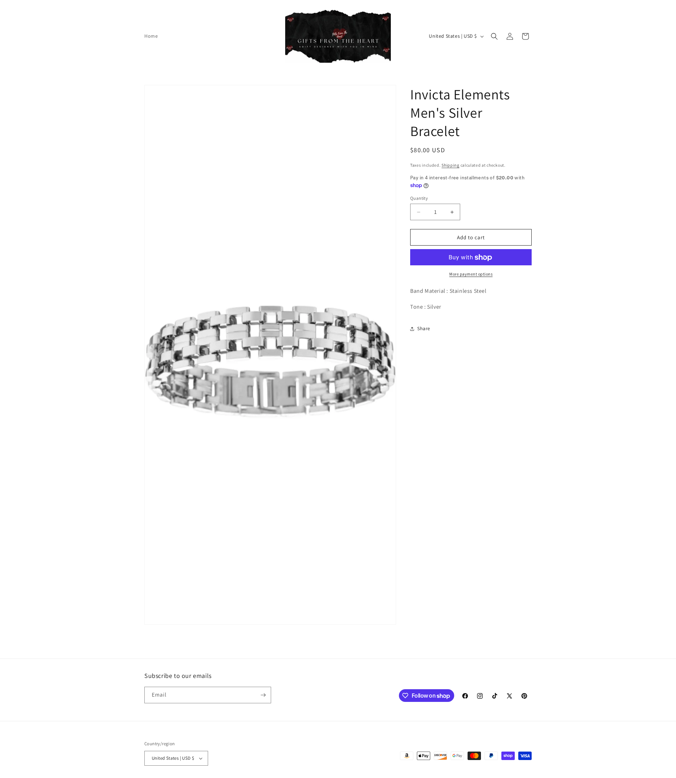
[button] (494, 36)
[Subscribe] (263, 695)
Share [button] (423, 329)
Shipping (450, 165)
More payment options (471, 274)
